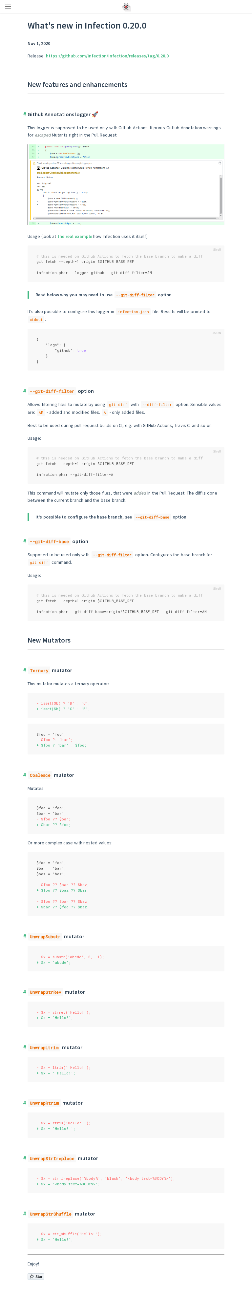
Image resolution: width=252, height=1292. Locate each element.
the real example (74, 236)
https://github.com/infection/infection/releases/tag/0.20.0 (107, 56)
